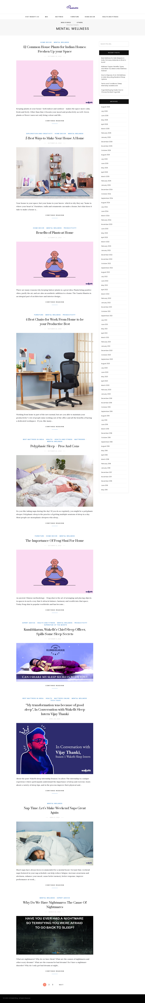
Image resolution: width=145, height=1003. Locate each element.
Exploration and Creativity (39, 134)
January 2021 (105, 346)
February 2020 (106, 390)
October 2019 (105, 407)
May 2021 (104, 329)
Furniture (75, 17)
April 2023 (104, 237)
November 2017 (106, 477)
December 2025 (106, 142)
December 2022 (106, 255)
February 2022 (106, 298)
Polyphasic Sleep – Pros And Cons (54, 446)
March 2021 (105, 337)
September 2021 (106, 316)
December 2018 (106, 433)
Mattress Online (62, 698)
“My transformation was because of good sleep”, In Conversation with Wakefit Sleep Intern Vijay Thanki (55, 709)
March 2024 (105, 216)
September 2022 (107, 268)
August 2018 (105, 446)
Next (61, 985)
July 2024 (104, 207)
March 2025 (105, 176)
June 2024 (104, 211)
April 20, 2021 (54, 719)
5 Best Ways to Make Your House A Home (54, 138)
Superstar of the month (55, 625)
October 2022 (106, 263)
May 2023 (104, 233)
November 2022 (106, 259)
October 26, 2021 (55, 143)
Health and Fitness (110, 17)
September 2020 (107, 359)
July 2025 (104, 159)
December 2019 (106, 398)
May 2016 (104, 490)
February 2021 (106, 342)
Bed (46, 17)
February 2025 (106, 181)
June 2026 (104, 116)
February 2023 (106, 246)
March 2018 (105, 459)
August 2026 (105, 107)
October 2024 (106, 194)
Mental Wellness (61, 42)
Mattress (59, 17)
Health (49, 439)
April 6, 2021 (55, 817)
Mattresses (79, 439)
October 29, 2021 (55, 56)
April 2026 (104, 124)
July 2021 (104, 320)
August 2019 (105, 416)
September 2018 (106, 442)
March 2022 (105, 294)
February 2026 (106, 133)
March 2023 (105, 242)
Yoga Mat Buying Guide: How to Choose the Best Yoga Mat (112, 91)
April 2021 (104, 333)
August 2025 (105, 155)
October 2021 (105, 311)
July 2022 (104, 277)
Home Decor (90, 17)
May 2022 (104, 285)
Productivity (70, 228)
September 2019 (106, 411)
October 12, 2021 (54, 545)
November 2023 (106, 224)
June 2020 (104, 372)
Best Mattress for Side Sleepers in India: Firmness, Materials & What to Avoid (113, 60)
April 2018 (104, 455)
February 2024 (106, 220)
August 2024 (105, 203)
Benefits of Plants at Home (54, 233)
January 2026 (106, 137)
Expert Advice (28, 623)
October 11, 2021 (54, 639)
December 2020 (106, 351)
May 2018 (104, 451)
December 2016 (106, 481)
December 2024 (106, 190)
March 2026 (105, 129)
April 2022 (104, 290)
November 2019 (106, 403)
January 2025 (106, 185)
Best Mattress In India (33, 439)
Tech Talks (56, 700)
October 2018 (105, 438)
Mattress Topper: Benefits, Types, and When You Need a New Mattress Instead (114, 69)
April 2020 (104, 381)
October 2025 (106, 150)
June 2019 (104, 424)
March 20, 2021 (55, 912)
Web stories (66, 22)
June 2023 (104, 229)
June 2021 (104, 324)
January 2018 (105, 468)
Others (80, 22)
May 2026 (104, 120)
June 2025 (104, 163)
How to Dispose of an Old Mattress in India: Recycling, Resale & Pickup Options (113, 77)
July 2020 (104, 368)
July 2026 (104, 111)
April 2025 (104, 172)
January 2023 (106, 250)
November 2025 (106, 146)
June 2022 (104, 281)
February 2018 (106, 464)
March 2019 (105, 429)
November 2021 (106, 307)
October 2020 (106, 355)
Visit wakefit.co (32, 17)
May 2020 (104, 377)
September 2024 (107, 198)
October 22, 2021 (55, 237)
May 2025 (104, 168)
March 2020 (105, 385)
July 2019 (104, 420)
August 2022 (105, 272)
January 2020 (106, 394)
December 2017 (106, 472)
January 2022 (106, 303)
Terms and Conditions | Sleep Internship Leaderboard (111, 85)
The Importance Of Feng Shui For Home (55, 541)
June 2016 (104, 485)
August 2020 (105, 364)
